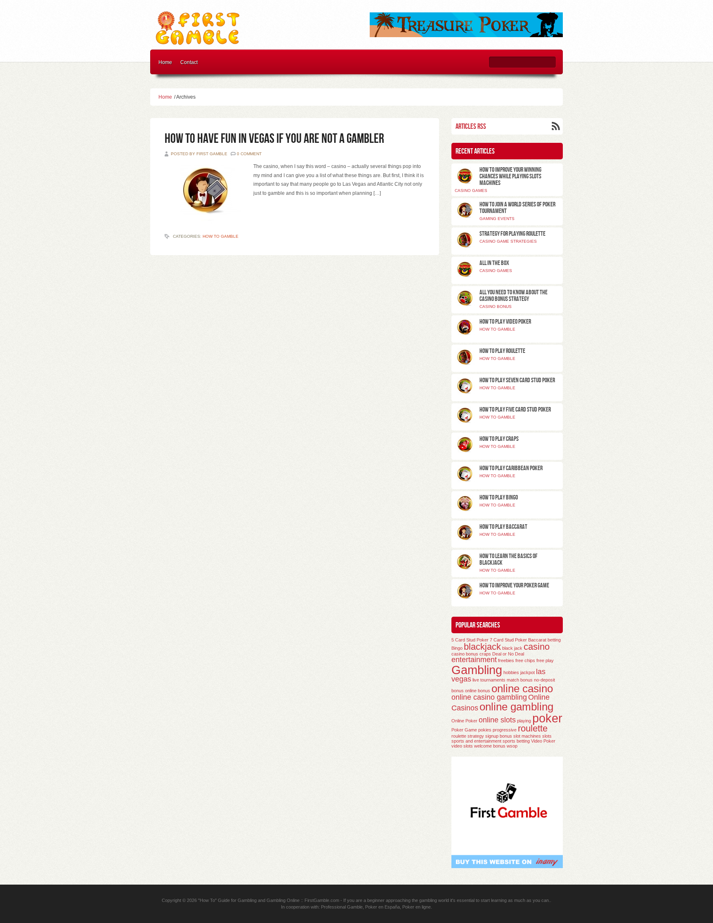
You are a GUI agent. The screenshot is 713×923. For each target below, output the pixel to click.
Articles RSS (471, 126)
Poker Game (464, 729)
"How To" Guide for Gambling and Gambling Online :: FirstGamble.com (268, 900)
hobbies (511, 672)
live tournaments (488, 679)
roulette (533, 728)
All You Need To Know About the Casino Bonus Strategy (513, 296)
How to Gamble (220, 236)
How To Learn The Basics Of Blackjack (508, 559)
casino (537, 646)
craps (485, 653)
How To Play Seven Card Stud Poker (517, 380)
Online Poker (464, 720)
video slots (462, 745)
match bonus (520, 679)
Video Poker (543, 740)
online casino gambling (489, 697)
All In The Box (494, 263)
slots (547, 736)
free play (545, 660)
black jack (512, 648)
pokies (484, 729)
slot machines (527, 736)
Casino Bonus (495, 306)
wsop (512, 745)
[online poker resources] (466, 35)
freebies (506, 660)
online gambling (516, 707)
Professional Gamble (342, 906)
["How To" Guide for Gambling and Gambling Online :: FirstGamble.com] (198, 43)
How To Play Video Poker (505, 322)
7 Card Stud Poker (508, 639)
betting (554, 639)
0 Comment (249, 153)
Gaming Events (497, 218)
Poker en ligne (416, 906)
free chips (525, 660)
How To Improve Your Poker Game (514, 585)
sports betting (516, 740)
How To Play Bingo (498, 498)
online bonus (477, 690)
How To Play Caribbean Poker (511, 468)
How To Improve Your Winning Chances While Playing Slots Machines (510, 176)
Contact (189, 62)
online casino (522, 688)
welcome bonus (489, 745)
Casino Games (471, 190)
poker (547, 718)
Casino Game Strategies (508, 241)
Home (165, 62)
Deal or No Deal (508, 653)
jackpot (527, 672)
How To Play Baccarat (503, 527)
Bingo (457, 648)
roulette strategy (467, 736)
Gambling (476, 670)
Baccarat (537, 639)
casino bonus (464, 653)
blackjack (482, 646)
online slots (497, 720)
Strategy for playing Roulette (512, 234)
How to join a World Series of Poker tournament (517, 208)
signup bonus (498, 736)
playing (524, 720)
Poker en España (382, 906)
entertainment (474, 660)
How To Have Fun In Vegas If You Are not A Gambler (274, 139)
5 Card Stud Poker (470, 639)
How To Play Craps (499, 439)
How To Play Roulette (502, 351)
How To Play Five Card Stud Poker (515, 410)
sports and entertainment (476, 740)
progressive (505, 729)
